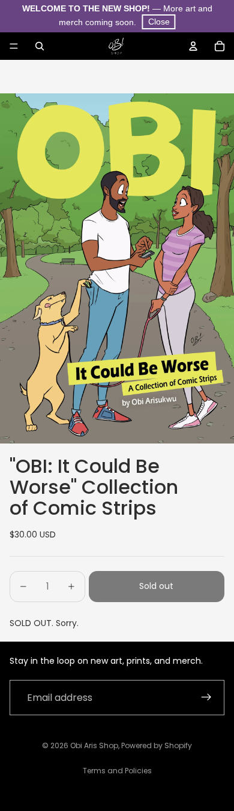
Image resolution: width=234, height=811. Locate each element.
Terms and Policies (117, 771)
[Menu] (14, 46)
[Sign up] (206, 697)
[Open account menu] (193, 46)
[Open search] (39, 46)
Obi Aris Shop (94, 745)
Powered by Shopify (156, 745)
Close (159, 21)
